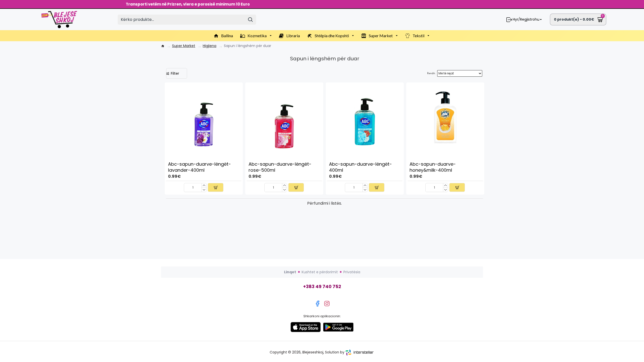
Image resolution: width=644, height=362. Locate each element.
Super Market (183, 46)
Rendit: (431, 73)
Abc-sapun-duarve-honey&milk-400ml (433, 167)
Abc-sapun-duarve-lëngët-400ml (360, 167)
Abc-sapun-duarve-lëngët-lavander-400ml (199, 167)
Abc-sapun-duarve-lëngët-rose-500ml (280, 167)
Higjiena (209, 46)
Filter (175, 73)
